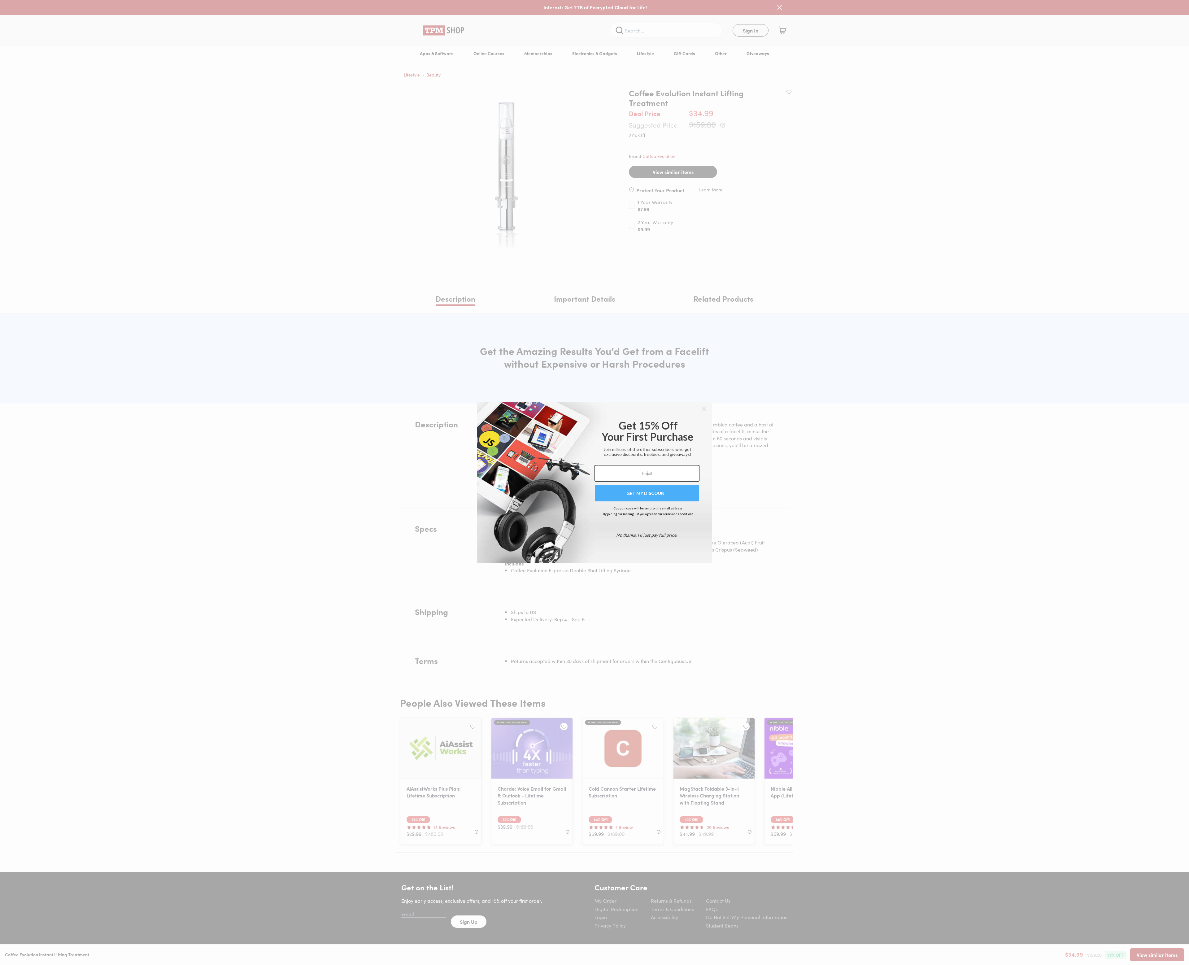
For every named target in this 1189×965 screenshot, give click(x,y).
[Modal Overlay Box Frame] (594, 482)
